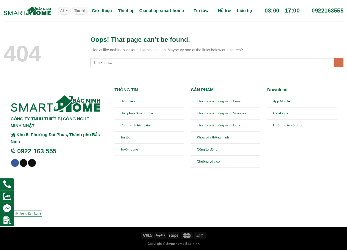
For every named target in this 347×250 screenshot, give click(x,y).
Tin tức (201, 10)
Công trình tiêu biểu (135, 125)
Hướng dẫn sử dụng (288, 125)
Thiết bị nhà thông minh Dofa (218, 125)
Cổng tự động (207, 149)
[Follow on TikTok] (23, 163)
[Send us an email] (32, 163)
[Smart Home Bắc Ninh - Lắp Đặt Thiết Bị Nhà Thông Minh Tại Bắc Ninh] (27, 10)
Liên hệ (244, 10)
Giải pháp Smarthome (136, 113)
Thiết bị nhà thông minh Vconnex (221, 113)
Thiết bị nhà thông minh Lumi (219, 101)
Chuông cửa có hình (212, 161)
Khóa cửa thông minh (213, 137)
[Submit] (84, 11)
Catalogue (280, 113)
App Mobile (281, 101)
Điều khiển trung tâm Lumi (23, 213)
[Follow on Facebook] (15, 163)
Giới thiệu (102, 10)
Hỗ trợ (224, 10)
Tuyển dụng (129, 149)
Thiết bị (125, 10)
